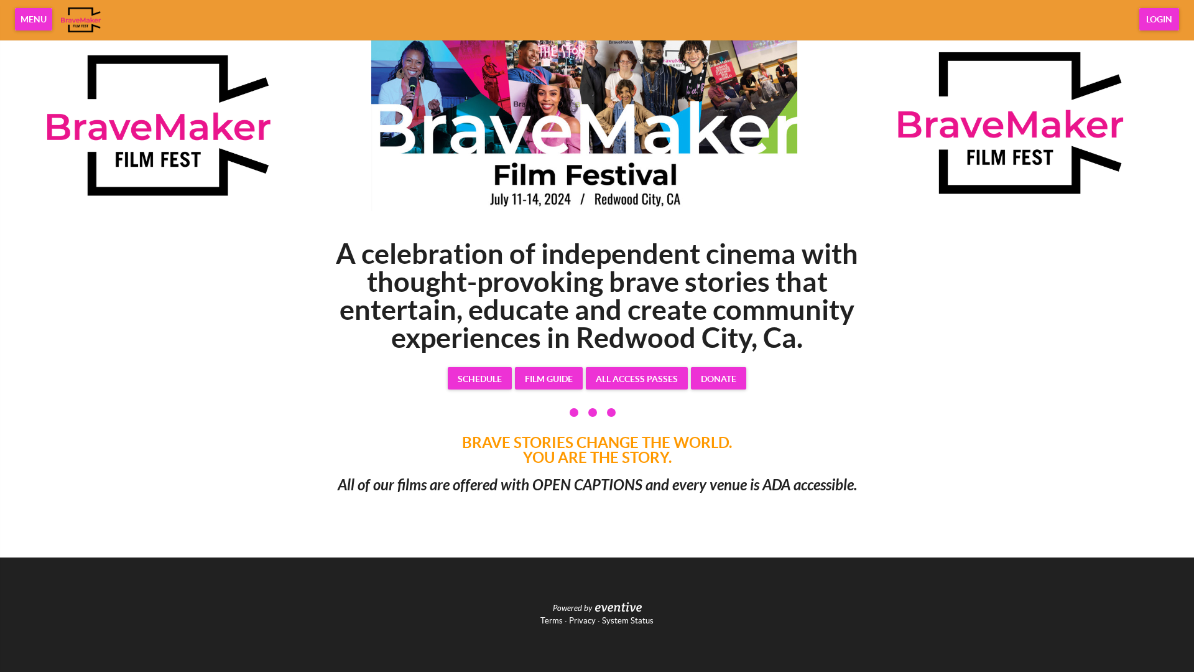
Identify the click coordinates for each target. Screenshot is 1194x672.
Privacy (582, 620)
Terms (551, 620)
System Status (628, 620)
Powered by (572, 609)
